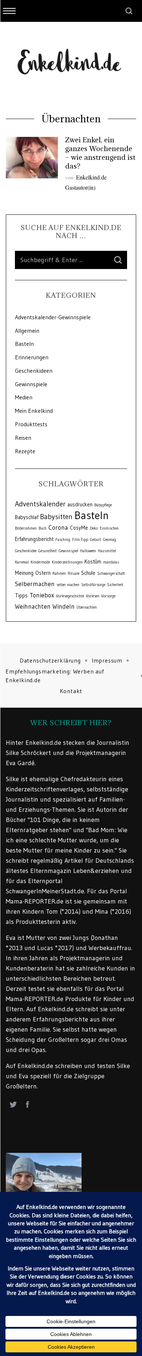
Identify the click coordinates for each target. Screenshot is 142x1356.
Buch (43, 528)
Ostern (43, 573)
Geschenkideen (33, 370)
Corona (58, 527)
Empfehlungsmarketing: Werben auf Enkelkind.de (54, 676)
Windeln (63, 606)
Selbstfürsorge (93, 584)
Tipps (21, 595)
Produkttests (31, 424)
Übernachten (86, 607)
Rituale (73, 573)
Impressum (107, 660)
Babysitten (56, 516)
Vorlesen (92, 596)
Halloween (88, 551)
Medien (23, 397)
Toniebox (41, 595)
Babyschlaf (26, 517)
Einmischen (109, 528)
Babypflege (103, 505)
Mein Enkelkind (34, 410)
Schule (88, 573)
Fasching (62, 539)
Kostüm (92, 561)
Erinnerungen (31, 357)
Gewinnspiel (68, 551)
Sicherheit (115, 584)
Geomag (109, 539)
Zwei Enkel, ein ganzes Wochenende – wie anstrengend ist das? (100, 152)
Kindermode (40, 562)
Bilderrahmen (26, 528)
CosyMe (79, 528)
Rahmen (59, 573)
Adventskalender (40, 503)
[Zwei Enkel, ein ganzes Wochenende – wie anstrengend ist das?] (32, 157)
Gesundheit (47, 551)
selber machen (67, 584)
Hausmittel (107, 551)
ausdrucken (79, 504)
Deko (94, 528)
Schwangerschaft (111, 573)
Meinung (24, 573)
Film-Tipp (80, 539)
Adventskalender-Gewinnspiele (53, 317)
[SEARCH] (118, 260)
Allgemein (27, 330)
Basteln (24, 343)
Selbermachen (35, 584)
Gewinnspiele (31, 384)
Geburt (95, 539)
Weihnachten (33, 606)
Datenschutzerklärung (50, 660)
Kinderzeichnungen (67, 562)
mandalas (111, 562)
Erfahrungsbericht (34, 539)
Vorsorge (108, 596)
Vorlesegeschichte (70, 596)
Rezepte (25, 451)
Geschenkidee (25, 551)
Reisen (23, 437)
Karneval (22, 562)
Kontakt (71, 691)
